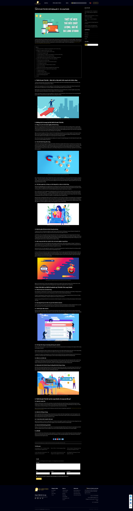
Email (52, 471)
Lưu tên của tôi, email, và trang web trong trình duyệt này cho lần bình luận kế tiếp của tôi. (53, 476)
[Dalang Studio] (38, 3)
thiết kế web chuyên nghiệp (55, 442)
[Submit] (72, 3)
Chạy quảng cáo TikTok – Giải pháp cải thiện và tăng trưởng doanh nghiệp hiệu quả (91, 12)
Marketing (86, 36)
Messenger (130, 504)
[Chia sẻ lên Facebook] (53, 439)
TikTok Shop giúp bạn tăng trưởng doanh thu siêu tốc (91, 23)
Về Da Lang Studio (57, 3)
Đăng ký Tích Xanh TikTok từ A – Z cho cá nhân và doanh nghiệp (91, 16)
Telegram (130, 497)
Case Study (86, 32)
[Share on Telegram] (63, 439)
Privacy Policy (91, 509)
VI (89, 3)
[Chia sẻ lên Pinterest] (57, 439)
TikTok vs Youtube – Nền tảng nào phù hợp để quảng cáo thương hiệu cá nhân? (91, 26)
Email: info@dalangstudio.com (93, 497)
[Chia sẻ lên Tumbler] (61, 439)
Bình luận (38, 462)
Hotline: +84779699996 (94, 495)
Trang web (68, 471)
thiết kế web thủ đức (62, 442)
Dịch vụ (46, 3)
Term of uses (96, 509)
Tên (37, 471)
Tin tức (36, 7)
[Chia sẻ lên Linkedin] (59, 439)
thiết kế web (50, 442)
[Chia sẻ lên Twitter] (55, 439)
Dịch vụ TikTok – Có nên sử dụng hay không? (58, 448)
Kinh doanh (86, 34)
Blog (67, 3)
